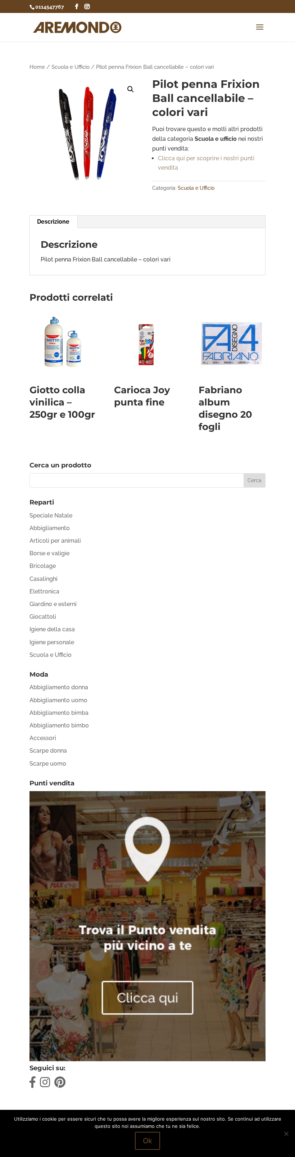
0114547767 (49, 7)
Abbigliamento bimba (59, 712)
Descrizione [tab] (53, 221)
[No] (286, 1133)
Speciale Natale (51, 515)
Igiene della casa (52, 629)
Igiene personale (52, 642)
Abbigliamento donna (59, 687)
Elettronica (44, 591)
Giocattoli (43, 616)
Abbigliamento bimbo (59, 725)
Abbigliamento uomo (58, 700)
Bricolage (43, 565)
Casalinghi (44, 578)
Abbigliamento (50, 528)
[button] (130, 89)
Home (37, 67)
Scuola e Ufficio (70, 67)
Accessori (43, 738)
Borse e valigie (49, 553)
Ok (147, 1140)
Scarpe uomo (48, 763)
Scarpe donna (48, 750)
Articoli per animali (55, 540)
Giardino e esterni (53, 604)
